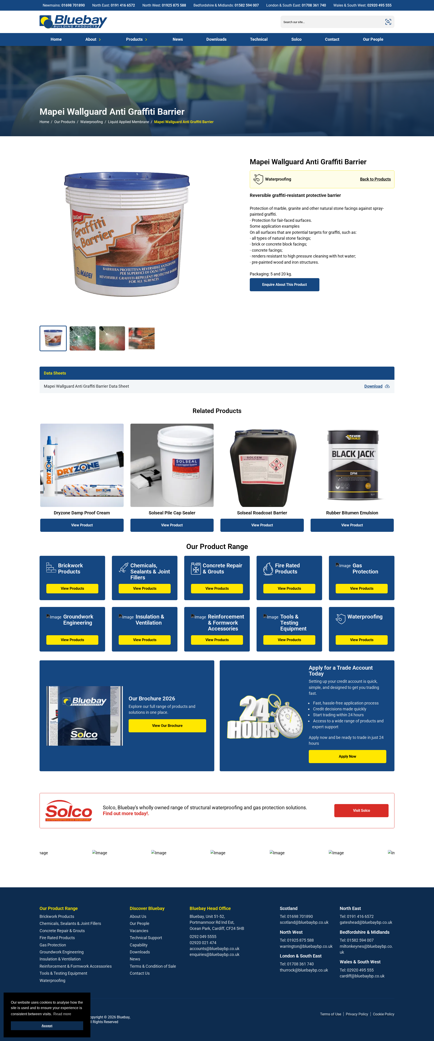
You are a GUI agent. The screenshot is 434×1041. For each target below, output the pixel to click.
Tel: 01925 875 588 (297, 940)
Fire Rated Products (57, 937)
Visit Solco (361, 810)
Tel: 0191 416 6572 (357, 916)
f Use (337, 1014)
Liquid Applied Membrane (128, 122)
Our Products (64, 122)
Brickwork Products (57, 916)
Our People (373, 39)
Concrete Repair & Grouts (62, 930)
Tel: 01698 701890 (296, 916)
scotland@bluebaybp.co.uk (304, 922)
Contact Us (140, 973)
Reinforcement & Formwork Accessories (76, 966)
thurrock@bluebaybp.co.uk (304, 970)
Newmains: (64, 5)
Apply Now (347, 756)
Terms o (326, 1014)
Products (134, 39)
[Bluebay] (73, 22)
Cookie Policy (383, 1014)
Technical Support (146, 937)
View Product (82, 525)
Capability (139, 945)
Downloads (216, 39)
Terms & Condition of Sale (153, 966)
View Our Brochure (167, 725)
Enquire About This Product (284, 284)
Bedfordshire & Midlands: (226, 5)
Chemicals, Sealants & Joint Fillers (70, 923)
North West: (164, 5)
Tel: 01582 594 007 (357, 940)
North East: (113, 5)
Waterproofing (91, 122)
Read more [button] (62, 1014)
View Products (72, 588)
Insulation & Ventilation (60, 959)
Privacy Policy (357, 1014)
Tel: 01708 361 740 (297, 964)
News (178, 39)
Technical (259, 39)
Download (373, 386)
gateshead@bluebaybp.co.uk (366, 922)
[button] (53, 338)
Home (56, 39)
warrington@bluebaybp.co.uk (306, 946)
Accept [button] (47, 1025)
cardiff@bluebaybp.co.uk (362, 976)
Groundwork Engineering (62, 952)
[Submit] (388, 22)
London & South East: (296, 5)
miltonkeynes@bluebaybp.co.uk (366, 949)
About (90, 39)
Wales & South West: (362, 5)
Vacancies (139, 930)
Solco (296, 39)
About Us (138, 916)
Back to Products (375, 179)
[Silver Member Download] (148, 1020)
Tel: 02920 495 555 (357, 970)
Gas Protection (53, 945)
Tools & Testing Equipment (63, 973)
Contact (332, 39)
